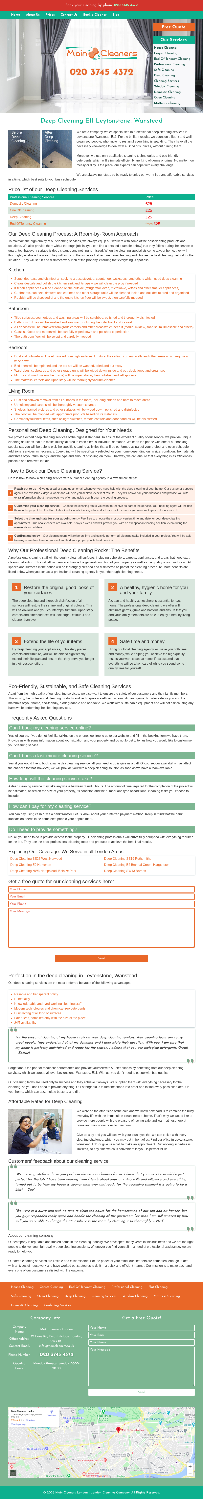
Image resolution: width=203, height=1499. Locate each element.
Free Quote (174, 27)
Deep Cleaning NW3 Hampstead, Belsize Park (43, 871)
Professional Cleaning (169, 64)
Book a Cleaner (95, 14)
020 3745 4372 (126, 5)
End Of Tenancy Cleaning (172, 58)
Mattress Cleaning (167, 103)
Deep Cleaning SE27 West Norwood (36, 858)
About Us (33, 14)
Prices (50, 14)
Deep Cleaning (164, 75)
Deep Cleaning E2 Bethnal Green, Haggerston (136, 864)
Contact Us (69, 14)
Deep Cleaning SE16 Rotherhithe (127, 858)
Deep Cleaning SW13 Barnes (125, 871)
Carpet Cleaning (165, 53)
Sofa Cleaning (164, 70)
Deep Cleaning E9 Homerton (30, 864)
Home (15, 14)
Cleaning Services (166, 81)
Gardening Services (57, 1305)
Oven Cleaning (164, 97)
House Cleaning (165, 47)
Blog (116, 14)
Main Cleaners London (71, 1492)
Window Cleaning (166, 86)
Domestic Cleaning (167, 92)
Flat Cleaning (158, 1287)
